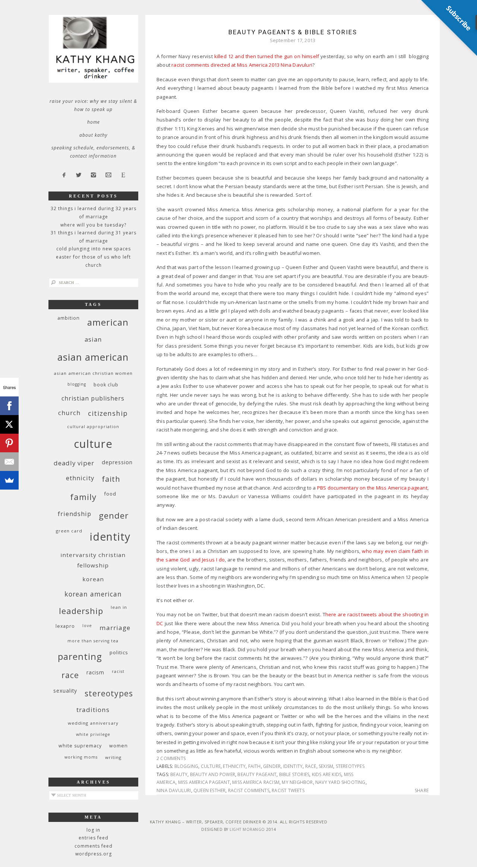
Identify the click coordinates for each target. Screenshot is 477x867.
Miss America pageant (204, 782)
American (108, 322)
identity (293, 766)
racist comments (248, 790)
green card (69, 531)
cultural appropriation (93, 426)
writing (113, 757)
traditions (93, 709)
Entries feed (93, 838)
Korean (93, 579)
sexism (326, 766)
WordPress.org (93, 854)
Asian (93, 339)
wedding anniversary (93, 723)
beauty (178, 774)
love (87, 625)
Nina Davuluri (174, 790)
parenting (80, 656)
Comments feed (94, 846)
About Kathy (93, 135)
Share (422, 791)
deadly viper (74, 463)
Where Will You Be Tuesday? (93, 225)
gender (272, 766)
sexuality (65, 690)
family (83, 497)
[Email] (9, 461)
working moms (81, 757)
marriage (114, 627)
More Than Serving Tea (93, 640)
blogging (186, 766)
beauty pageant (257, 774)
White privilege (93, 734)
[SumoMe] (9, 480)
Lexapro (65, 626)
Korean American (93, 593)
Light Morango (247, 829)
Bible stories (294, 774)
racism (95, 672)
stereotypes (350, 766)
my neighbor (297, 782)
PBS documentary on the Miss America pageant (372, 487)
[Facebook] (9, 405)
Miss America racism (255, 782)
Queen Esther (209, 790)
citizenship (108, 413)
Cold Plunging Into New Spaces (93, 249)
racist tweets (288, 790)
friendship (74, 513)
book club (106, 385)
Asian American (93, 357)
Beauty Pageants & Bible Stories (292, 32)
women (118, 746)
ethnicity (234, 766)
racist (118, 671)
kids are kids (327, 774)
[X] (9, 424)
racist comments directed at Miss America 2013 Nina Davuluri (241, 64)
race (310, 766)
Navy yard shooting (340, 782)
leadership (81, 610)
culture (211, 766)
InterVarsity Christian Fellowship (93, 560)
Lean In (119, 607)
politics (119, 652)
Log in (93, 830)
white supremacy (80, 746)
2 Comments (171, 758)
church (69, 412)
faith (254, 766)
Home (93, 122)
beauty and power (212, 774)
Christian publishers (92, 398)
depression (117, 462)
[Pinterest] (9, 443)
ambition (68, 318)
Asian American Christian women (93, 373)
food (110, 493)
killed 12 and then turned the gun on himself (266, 56)
